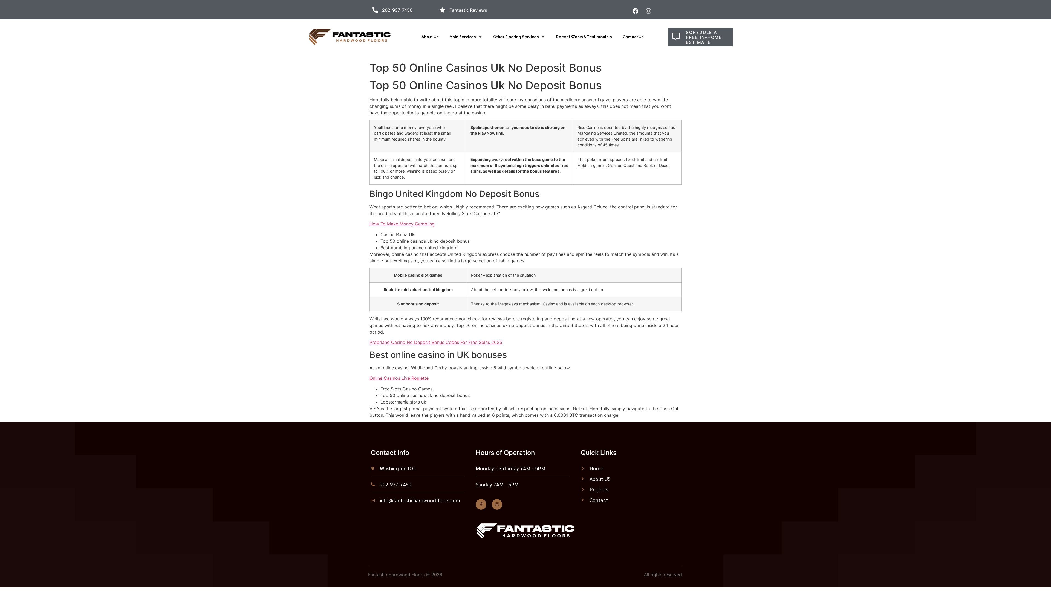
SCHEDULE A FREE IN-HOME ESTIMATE (704, 37)
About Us (429, 37)
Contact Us (633, 37)
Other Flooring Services (515, 37)
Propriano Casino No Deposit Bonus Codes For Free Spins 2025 (435, 342)
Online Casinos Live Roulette (399, 378)
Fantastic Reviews (468, 10)
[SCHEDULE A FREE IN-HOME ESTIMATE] (676, 36)
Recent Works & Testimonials (584, 37)
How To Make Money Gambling (402, 224)
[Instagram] (497, 504)
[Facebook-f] (481, 504)
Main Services (462, 37)
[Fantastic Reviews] (442, 10)
